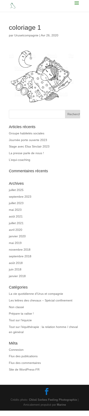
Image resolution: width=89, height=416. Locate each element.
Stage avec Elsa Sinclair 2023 (29, 146)
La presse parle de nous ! (26, 153)
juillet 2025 (16, 190)
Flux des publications (23, 356)
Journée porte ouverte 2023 (28, 140)
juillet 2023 (16, 203)
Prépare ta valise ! (21, 313)
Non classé (16, 307)
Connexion (16, 349)
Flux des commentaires (25, 363)
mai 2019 (15, 243)
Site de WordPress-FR (24, 369)
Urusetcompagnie (26, 35)
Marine (61, 404)
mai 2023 (15, 209)
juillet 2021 (16, 223)
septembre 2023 (20, 196)
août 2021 (16, 216)
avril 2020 (15, 229)
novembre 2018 (19, 249)
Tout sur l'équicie (20, 320)
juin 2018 (15, 269)
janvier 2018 (17, 276)
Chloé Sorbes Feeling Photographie (53, 399)
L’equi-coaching (19, 159)
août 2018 (16, 263)
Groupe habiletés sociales (26, 133)
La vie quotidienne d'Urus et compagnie (36, 293)
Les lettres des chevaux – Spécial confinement (40, 300)
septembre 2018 (20, 256)
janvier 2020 (17, 236)
